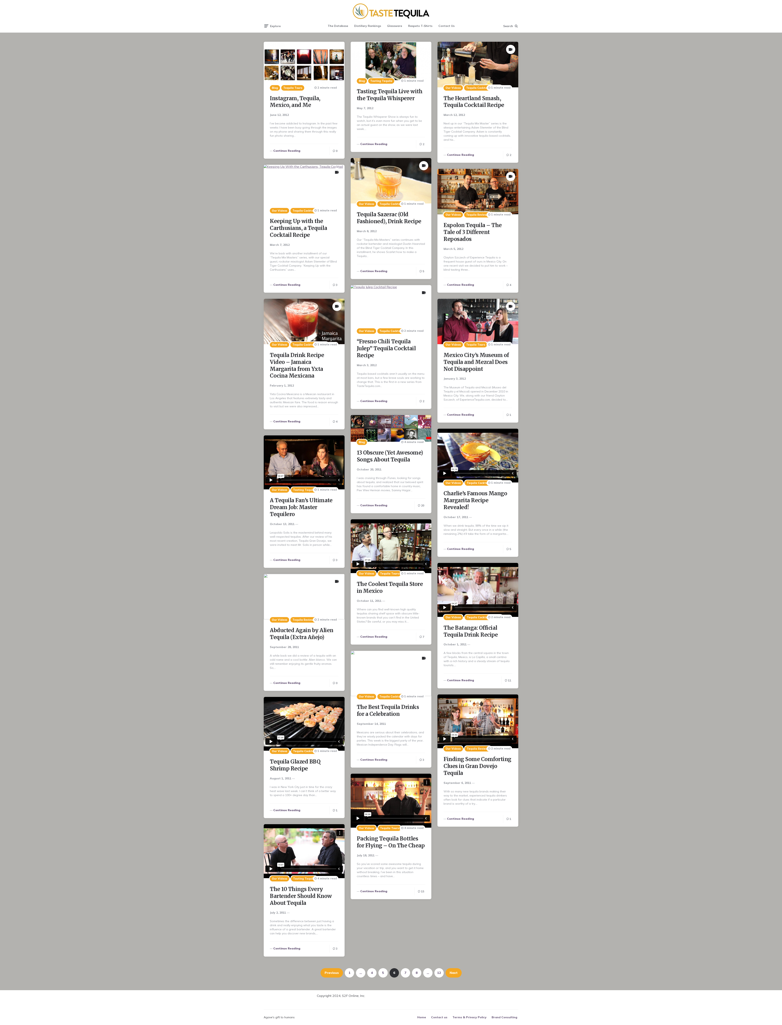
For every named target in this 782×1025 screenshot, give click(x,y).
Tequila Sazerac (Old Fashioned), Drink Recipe (389, 218)
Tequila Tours (292, 87)
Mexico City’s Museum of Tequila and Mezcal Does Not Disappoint (476, 362)
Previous (332, 973)
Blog (275, 87)
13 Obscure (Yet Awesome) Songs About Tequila (390, 456)
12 (439, 973)
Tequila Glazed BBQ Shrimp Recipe (295, 765)
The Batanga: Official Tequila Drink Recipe (471, 631)
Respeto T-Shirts (420, 26)
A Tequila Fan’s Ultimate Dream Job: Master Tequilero (301, 507)
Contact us (439, 1017)
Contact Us (446, 26)
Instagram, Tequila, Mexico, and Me (295, 102)
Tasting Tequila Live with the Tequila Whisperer (390, 95)
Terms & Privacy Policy (470, 1017)
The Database (338, 26)
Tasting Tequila (381, 80)
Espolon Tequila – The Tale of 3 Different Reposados (473, 232)
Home (421, 1017)
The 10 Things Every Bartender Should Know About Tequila (301, 896)
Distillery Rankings (367, 26)
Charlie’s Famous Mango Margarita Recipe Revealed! (475, 500)
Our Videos (453, 87)
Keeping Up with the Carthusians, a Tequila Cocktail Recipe (298, 228)
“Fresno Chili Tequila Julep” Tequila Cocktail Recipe (386, 348)
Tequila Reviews (477, 214)
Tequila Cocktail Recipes (483, 87)
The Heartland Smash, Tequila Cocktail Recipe (474, 102)
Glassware (394, 26)
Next (454, 973)
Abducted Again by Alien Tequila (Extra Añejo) (301, 633)
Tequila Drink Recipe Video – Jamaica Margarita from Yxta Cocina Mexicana (297, 365)
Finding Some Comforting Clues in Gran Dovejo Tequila (477, 766)
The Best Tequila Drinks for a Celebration (388, 710)
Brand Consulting (504, 1017)
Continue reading (286, 150)
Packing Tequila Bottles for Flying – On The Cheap (391, 842)
